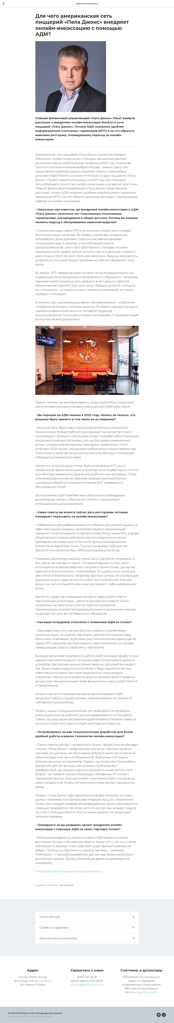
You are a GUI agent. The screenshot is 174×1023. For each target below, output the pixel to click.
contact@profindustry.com (87, 984)
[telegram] (164, 1015)
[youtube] (159, 1015)
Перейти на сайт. (147, 992)
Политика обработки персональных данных (30, 1016)
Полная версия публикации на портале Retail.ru (68, 871)
